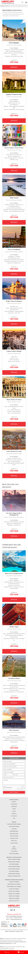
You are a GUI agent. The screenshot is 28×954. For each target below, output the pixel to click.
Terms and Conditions (14, 853)
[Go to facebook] (11, 910)
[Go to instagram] (14, 910)
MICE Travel (14, 840)
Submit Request (14, 792)
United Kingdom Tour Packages (14, 886)
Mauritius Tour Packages (14, 891)
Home (2, 5)
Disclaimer (14, 848)
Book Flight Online (14, 831)
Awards (14, 808)
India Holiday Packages (14, 826)
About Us (14, 801)
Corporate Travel (14, 838)
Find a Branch (14, 804)
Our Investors (14, 816)
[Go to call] (22, 2)
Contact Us (14, 813)
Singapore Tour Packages (14, 893)
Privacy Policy (14, 851)
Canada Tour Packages (14, 881)
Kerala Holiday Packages (14, 868)
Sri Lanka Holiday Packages (14, 866)
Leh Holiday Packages (14, 864)
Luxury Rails (14, 828)
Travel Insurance (14, 843)
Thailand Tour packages (14, 898)
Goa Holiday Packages (14, 871)
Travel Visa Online (14, 836)
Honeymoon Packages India (14, 876)
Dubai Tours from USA (14, 900)
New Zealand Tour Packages (14, 884)
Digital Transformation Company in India (14, 931)
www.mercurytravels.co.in (16, 919)
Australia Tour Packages (14, 896)
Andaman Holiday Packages (14, 859)
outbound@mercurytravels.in (15, 916)
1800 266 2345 (18, 917)
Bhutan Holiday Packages (14, 861)
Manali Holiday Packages (14, 873)
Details (14, 67)
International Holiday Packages (14, 824)
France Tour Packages (14, 889)
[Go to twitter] (13, 910)
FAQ (14, 818)
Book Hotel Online (14, 833)
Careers (14, 811)
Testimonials (14, 806)
